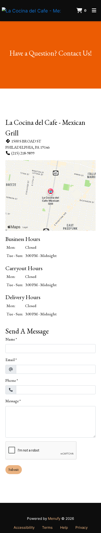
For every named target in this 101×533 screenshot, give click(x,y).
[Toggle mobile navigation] (94, 11)
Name (10, 339)
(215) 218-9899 (23, 153)
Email (10, 359)
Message (12, 400)
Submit (13, 469)
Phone (10, 380)
